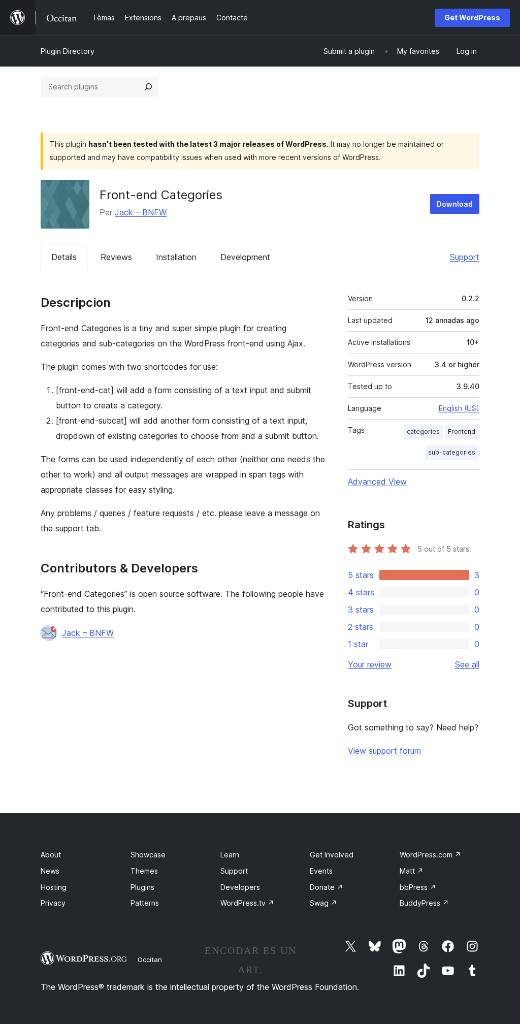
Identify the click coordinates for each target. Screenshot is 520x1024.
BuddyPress (424, 903)
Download (455, 204)
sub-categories (451, 452)
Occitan (150, 959)
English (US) (459, 408)
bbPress (418, 887)
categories (423, 431)
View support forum (384, 751)
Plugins (142, 887)
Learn (229, 854)
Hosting (54, 887)
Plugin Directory (67, 51)
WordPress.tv (247, 903)
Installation (176, 257)
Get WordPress (472, 17)
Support (464, 257)
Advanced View (377, 481)
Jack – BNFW (141, 212)
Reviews (116, 257)
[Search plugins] (148, 87)
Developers (240, 887)
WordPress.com (430, 854)
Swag (323, 903)
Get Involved (331, 854)
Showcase (148, 854)
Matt (412, 871)
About (51, 854)
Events (321, 871)
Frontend (461, 431)
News (50, 871)
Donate (326, 887)
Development (245, 257)
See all (467, 664)
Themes (144, 871)
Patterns (145, 903)
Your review (370, 664)
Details (64, 257)
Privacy (53, 903)
